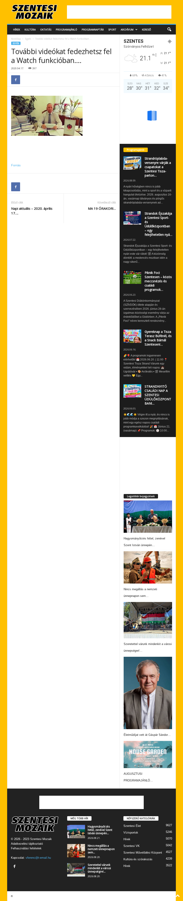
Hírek (16, 29)
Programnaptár (93, 29)
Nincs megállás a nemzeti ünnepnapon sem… (101, 849)
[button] (169, 30)
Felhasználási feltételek (26, 848)
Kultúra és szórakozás (137, 859)
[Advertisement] (119, 12)
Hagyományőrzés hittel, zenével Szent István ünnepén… (100, 830)
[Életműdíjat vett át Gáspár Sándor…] (148, 693)
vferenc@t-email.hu (38, 857)
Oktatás (45, 29)
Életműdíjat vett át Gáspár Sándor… (147, 734)
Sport (112, 29)
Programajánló (66, 29)
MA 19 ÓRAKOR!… (102, 208)
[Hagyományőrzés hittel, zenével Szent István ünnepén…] (148, 516)
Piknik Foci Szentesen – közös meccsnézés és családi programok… (158, 281)
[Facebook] (15, 79)
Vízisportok (130, 832)
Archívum (127, 29)
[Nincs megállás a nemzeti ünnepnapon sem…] (148, 567)
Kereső (146, 29)
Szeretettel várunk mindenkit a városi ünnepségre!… (99, 868)
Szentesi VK (131, 846)
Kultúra (30, 29)
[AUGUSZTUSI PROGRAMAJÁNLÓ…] (148, 754)
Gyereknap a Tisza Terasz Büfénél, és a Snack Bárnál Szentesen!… (158, 337)
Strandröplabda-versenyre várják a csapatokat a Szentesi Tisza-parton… (158, 166)
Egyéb (28, 38)
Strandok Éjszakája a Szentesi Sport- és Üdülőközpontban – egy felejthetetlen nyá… (158, 224)
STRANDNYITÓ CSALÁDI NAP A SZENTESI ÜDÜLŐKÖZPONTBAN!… (158, 394)
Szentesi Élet (132, 826)
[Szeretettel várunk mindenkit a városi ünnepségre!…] (148, 620)
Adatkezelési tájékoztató (27, 843)
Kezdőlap (16, 38)
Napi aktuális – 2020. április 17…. (31, 210)
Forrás (16, 165)
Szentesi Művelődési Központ (142, 852)
